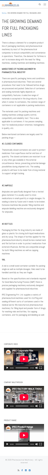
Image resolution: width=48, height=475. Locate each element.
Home (4, 13)
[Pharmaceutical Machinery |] (10, 4)
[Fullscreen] (40, 368)
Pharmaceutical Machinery (22, 460)
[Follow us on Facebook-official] (22, 470)
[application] (24, 359)
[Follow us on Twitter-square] (29, 470)
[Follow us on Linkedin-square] (26, 470)
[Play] (7, 368)
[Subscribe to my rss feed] (18, 470)
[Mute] (36, 368)
